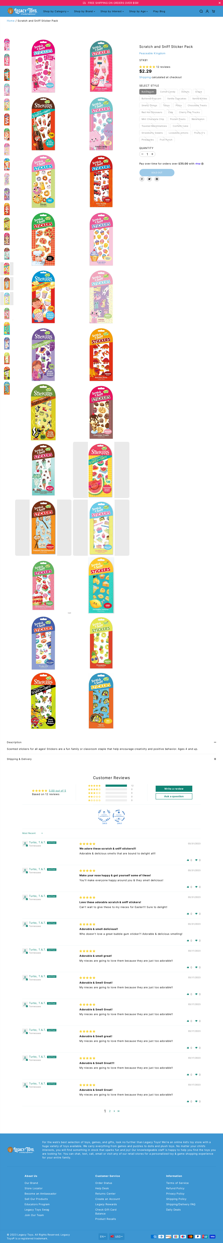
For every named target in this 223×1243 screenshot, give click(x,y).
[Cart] (213, 11)
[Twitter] (149, 179)
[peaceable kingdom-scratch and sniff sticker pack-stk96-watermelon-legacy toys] (101, 470)
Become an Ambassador (41, 1193)
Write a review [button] (174, 788)
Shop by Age (137, 11)
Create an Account (107, 1198)
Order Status (103, 1182)
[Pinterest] (156, 179)
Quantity (146, 147)
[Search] (201, 11)
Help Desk (102, 1188)
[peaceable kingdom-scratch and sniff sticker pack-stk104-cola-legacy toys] (43, 124)
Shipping (145, 77)
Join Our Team (34, 1215)
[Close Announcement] (219, 2)
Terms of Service (177, 1182)
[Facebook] (141, 179)
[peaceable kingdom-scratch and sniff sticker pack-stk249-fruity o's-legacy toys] (43, 643)
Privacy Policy (175, 1193)
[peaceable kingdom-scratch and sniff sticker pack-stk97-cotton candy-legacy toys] (101, 124)
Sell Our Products (36, 1198)
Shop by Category (55, 11)
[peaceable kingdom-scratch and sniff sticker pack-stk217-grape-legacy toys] (43, 354)
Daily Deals (173, 1209)
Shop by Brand (84, 11)
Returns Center (105, 1193)
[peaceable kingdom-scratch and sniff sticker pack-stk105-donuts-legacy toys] (43, 181)
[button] (147, 66)
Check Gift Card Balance (106, 1211)
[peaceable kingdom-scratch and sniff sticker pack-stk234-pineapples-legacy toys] (101, 643)
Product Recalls (105, 1218)
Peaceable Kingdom (152, 53)
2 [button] (110, 1111)
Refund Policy (175, 1188)
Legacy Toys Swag (37, 1209)
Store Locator (34, 1188)
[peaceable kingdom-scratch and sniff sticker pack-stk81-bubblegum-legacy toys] (43, 66)
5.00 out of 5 (57, 790)
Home (11, 20)
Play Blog (159, 11)
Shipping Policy (176, 1198)
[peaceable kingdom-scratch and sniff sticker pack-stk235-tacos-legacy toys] (101, 701)
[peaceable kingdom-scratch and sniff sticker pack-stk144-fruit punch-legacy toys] (43, 701)
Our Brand (31, 1182)
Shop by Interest (111, 11)
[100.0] (104, 816)
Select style (149, 85)
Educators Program (37, 1204)
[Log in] (207, 11)
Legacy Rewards (106, 1204)
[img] (87, 843)
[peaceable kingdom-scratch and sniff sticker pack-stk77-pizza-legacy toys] (43, 239)
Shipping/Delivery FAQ (181, 1204)
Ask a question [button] (174, 796)
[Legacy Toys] (22, 11)
